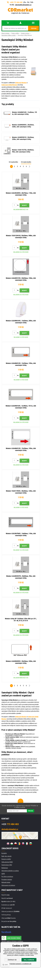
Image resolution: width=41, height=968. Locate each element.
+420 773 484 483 (16, 2)
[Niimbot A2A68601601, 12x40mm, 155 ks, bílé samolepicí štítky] (21, 394)
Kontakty (4, 853)
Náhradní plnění (5, 882)
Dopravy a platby (6, 859)
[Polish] (15, 843)
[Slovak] (23, 843)
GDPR (3, 874)
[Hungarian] (11, 843)
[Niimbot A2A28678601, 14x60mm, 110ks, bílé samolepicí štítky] (21, 522)
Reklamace (4, 868)
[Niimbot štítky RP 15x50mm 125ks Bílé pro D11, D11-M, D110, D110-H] (21, 607)
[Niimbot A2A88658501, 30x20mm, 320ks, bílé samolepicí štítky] (21, 650)
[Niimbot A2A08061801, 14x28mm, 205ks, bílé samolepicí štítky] (21, 309)
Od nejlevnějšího (26, 162)
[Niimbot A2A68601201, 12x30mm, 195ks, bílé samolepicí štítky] (21, 352)
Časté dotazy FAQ (6, 865)
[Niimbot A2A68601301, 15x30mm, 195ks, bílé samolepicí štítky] (21, 437)
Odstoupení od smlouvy (8, 885)
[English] (8, 843)
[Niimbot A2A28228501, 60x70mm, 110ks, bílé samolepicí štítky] (21, 182)
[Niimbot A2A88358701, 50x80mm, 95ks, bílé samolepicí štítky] (21, 565)
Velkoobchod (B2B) (7, 862)
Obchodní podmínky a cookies (10, 871)
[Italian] (26, 843)
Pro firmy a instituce (7, 876)
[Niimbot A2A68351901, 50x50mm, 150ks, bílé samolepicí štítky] (21, 267)
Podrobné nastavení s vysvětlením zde (20, 964)
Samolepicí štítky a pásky (8, 35)
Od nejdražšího (13, 162)
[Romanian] (19, 843)
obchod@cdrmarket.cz (23, 5)
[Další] (29, 167)
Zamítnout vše (12, 960)
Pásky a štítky (15, 33)
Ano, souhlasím (29, 960)
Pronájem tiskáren (6, 879)
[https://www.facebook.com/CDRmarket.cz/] (6, 932)
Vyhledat (33, 28)
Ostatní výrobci (25, 33)
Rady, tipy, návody (6, 856)
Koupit (24, 205)
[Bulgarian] (30, 843)
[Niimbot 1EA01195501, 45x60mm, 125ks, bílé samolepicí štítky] (21, 479)
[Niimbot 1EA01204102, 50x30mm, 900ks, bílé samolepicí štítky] (21, 224)
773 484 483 (10, 824)
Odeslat (30, 811)
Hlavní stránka (5, 33)
